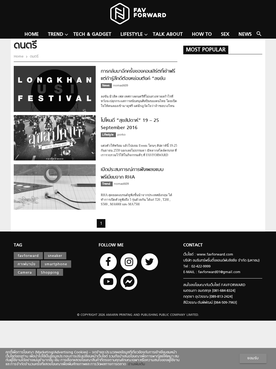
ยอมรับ (253, 358)
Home (32, 34)
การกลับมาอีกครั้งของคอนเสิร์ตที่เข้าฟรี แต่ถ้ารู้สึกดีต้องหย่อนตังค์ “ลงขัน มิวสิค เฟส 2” (138, 79)
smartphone (56, 264)
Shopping (50, 273)
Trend (55, 34)
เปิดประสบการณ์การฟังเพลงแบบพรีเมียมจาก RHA (132, 173)
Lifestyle (131, 34)
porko (121, 134)
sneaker (55, 256)
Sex (225, 34)
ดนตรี (34, 56)
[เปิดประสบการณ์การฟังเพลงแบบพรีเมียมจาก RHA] (55, 209)
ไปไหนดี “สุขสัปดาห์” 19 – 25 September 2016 (130, 124)
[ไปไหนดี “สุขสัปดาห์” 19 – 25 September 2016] (55, 159)
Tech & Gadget (92, 34)
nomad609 (120, 85)
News (245, 34)
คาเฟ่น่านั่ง (27, 264)
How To (202, 34)
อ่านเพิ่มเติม (135, 364)
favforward (28, 256)
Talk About (168, 34)
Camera (25, 273)
